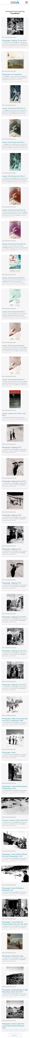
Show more (14, 1035)
